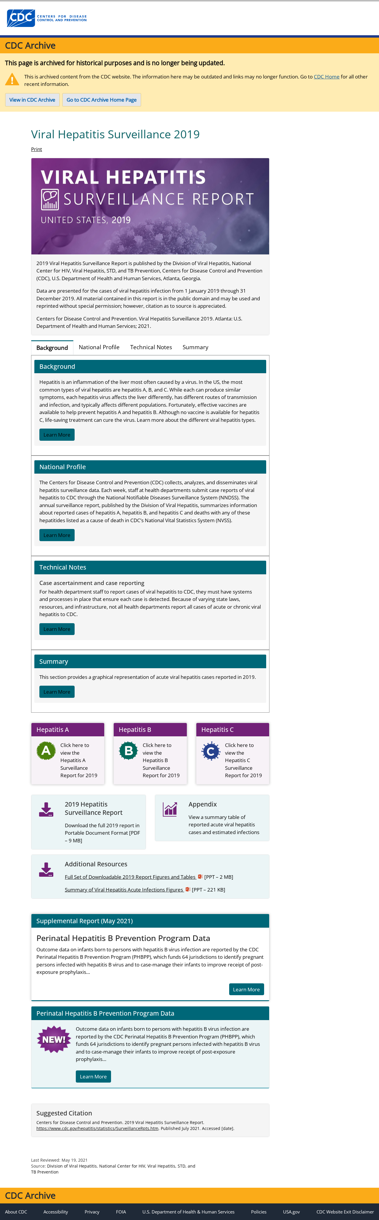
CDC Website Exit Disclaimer (345, 1212)
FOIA (121, 1212)
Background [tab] (52, 347)
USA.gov (291, 1212)
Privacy (92, 1212)
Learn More (57, 434)
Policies (258, 1212)
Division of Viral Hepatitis (72, 1166)
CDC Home (327, 76)
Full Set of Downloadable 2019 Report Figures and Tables (149, 876)
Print (36, 149)
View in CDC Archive (32, 99)
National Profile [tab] (99, 347)
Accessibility (56, 1212)
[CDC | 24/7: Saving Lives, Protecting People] (46, 18)
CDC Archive (30, 45)
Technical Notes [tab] (151, 347)
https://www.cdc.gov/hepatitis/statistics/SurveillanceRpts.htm (97, 1128)
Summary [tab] (195, 347)
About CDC (16, 1212)
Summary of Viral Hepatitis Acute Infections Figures (145, 889)
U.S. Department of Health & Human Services (188, 1212)
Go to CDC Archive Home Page (102, 99)
